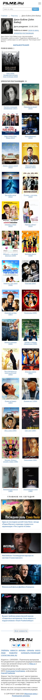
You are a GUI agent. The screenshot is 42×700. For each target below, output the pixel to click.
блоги (37, 650)
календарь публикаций (30, 653)
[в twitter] (18, 645)
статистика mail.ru (9, 655)
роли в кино (33, 30)
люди (3, 653)
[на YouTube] (23, 645)
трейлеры (5, 650)
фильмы (22, 650)
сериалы (30, 650)
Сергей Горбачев (8, 673)
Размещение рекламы (21, 696)
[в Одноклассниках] (28, 645)
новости (14, 650)
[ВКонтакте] (14, 645)
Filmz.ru (32, 664)
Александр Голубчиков (15, 671)
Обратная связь (30, 694)
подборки (13, 653)
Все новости (21, 631)
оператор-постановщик (24, 33)
